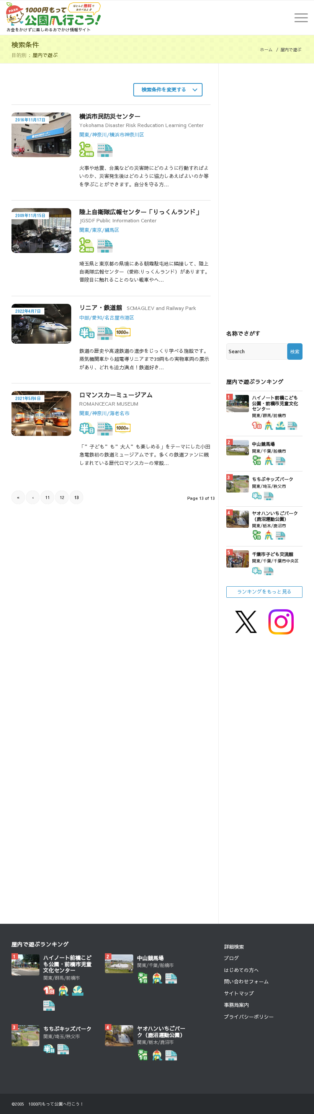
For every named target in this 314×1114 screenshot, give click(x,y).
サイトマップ (239, 993)
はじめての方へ (241, 970)
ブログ (231, 958)
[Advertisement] (62, 579)
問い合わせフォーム (246, 981)
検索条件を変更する (164, 89)
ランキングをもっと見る (264, 591)
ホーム (266, 49)
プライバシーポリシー (249, 1016)
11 (47, 497)
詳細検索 (234, 946)
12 (62, 497)
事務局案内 (236, 1004)
